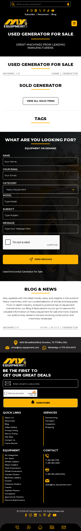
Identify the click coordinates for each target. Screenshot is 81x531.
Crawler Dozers (12, 474)
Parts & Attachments (15, 500)
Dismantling (51, 417)
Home (44, 327)
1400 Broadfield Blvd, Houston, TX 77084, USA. (43, 342)
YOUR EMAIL (10, 169)
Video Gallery (11, 427)
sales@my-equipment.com (58, 484)
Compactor (10, 493)
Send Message (43, 259)
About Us (9, 417)
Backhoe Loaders (13, 477)
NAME (6, 155)
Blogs (55, 327)
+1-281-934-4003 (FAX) (55, 474)
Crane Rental (11, 443)
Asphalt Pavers (12, 490)
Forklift (8, 481)
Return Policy (11, 433)
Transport (49, 421)
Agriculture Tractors (14, 497)
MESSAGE (9, 223)
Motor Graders (11, 465)
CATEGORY (10, 183)
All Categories (11, 455)
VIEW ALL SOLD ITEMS (40, 101)
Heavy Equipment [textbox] (16, 189)
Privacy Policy (11, 430)
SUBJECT (8, 209)
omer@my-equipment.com (25, 347)
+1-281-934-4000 (52, 463)
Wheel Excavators (13, 471)
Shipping (49, 427)
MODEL (7, 195)
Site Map (9, 437)
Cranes (8, 487)
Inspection (50, 424)
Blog (53, 14)
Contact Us (10, 440)
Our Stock (9, 458)
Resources (43, 14)
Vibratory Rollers (13, 484)
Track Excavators (13, 468)
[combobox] (40, 189)
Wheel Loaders (12, 461)
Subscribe (30, 14)
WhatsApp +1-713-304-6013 (62, 347)
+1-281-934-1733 (52, 460)
